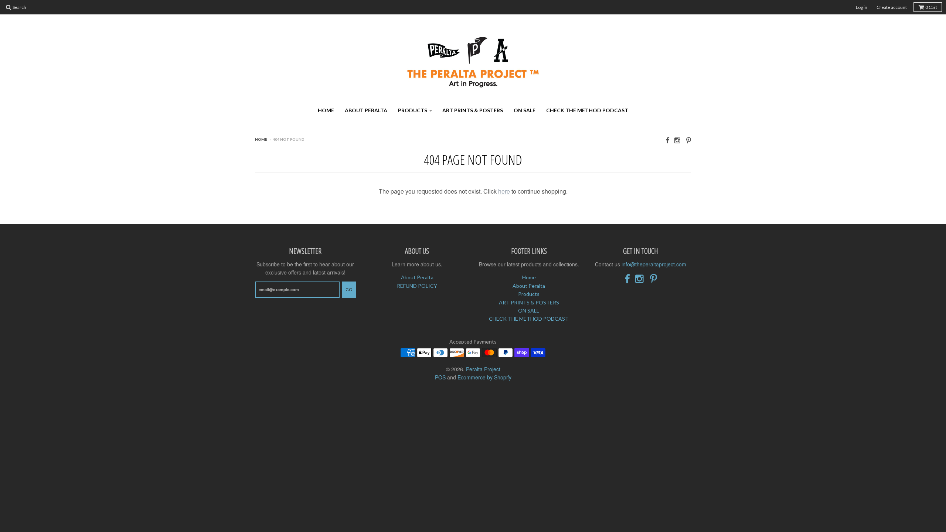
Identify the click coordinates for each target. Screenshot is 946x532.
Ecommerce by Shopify (484, 377)
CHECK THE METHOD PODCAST (587, 110)
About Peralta (366, 110)
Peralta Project (483, 369)
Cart (931, 7)
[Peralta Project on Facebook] (667, 139)
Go (349, 289)
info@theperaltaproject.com (654, 264)
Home (326, 110)
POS (440, 377)
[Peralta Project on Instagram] (677, 139)
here (504, 191)
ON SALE (524, 110)
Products (412, 110)
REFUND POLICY (417, 286)
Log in (861, 7)
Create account (892, 7)
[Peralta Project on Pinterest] (688, 139)
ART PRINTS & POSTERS (472, 110)
